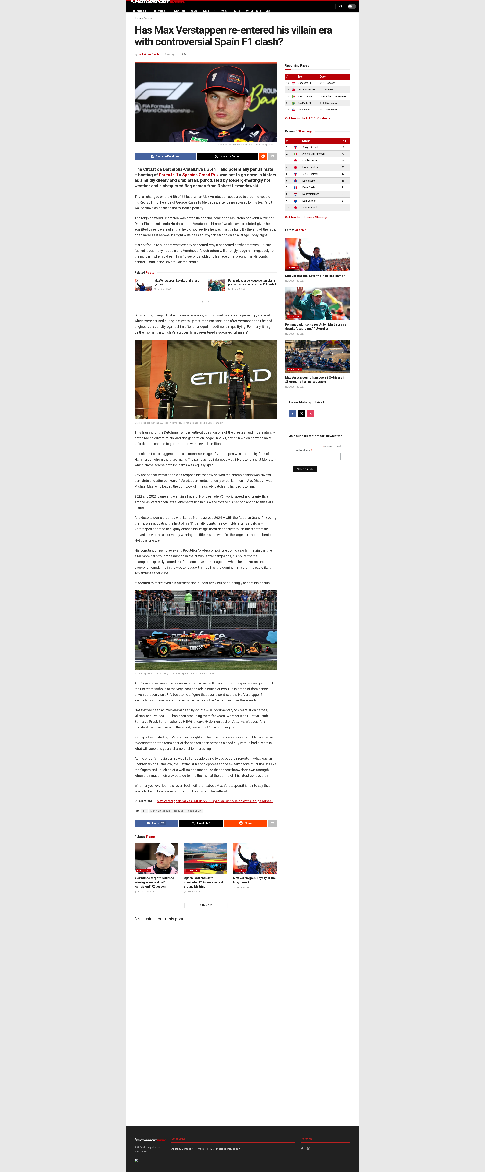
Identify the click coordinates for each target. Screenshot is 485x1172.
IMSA (236, 11)
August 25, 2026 (295, 281)
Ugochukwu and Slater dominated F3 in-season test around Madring (203, 882)
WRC (194, 11)
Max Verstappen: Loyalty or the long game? (315, 276)
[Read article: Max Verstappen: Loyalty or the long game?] (143, 285)
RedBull (179, 811)
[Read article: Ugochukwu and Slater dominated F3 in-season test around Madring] (205, 858)
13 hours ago (164, 289)
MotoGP (209, 11)
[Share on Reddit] (263, 156)
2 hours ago (192, 891)
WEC (224, 11)
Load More (205, 905)
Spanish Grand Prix (201, 174)
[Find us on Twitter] (301, 413)
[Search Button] (341, 6)
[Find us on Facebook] (292, 413)
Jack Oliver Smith (148, 54)
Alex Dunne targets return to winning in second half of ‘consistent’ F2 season (154, 882)
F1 (144, 811)
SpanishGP (194, 811)
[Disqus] (206, 971)
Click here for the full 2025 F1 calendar (308, 118)
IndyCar (179, 11)
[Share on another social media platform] (272, 156)
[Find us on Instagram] (310, 413)
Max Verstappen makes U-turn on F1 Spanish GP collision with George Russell (215, 801)
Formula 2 (143, 871)
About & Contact (181, 1148)
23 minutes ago (145, 891)
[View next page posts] (209, 302)
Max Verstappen (160, 811)
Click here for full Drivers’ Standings (306, 217)
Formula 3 (193, 871)
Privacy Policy (203, 1148)
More (269, 11)
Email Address (302, 450)
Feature (148, 18)
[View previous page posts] (202, 302)
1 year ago (170, 54)
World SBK (253, 11)
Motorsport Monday (228, 1148)
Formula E (160, 11)
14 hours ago (238, 289)
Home (138, 18)
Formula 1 (138, 11)
